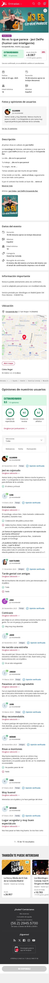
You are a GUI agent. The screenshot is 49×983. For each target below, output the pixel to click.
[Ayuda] (39, 3)
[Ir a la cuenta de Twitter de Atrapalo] (19, 940)
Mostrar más (7, 186)
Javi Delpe (12, 191)
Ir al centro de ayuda (24, 917)
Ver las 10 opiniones (9, 128)
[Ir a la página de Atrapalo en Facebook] (24, 940)
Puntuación (31, 449)
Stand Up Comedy (34, 381)
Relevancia (10, 449)
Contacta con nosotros (24, 920)
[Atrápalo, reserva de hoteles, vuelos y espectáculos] (4, 3)
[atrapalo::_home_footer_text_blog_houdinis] (14, 940)
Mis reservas (24, 914)
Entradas (3, 381)
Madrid (22, 381)
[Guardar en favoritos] (45, 10)
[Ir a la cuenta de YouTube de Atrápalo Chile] (33, 940)
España (15, 381)
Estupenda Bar (12, 311)
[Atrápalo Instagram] (29, 940)
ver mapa (25, 46)
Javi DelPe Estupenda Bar (27, 191)
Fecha (20, 449)
